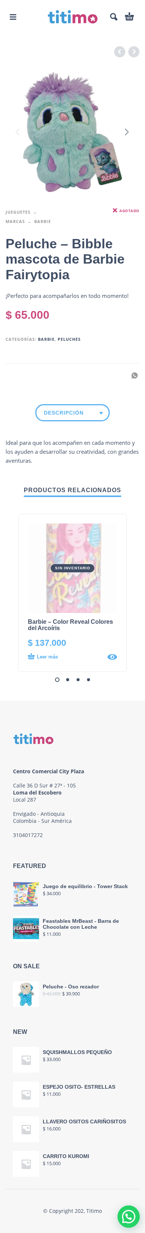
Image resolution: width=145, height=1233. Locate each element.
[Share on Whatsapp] (132, 375)
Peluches (69, 339)
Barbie (42, 221)
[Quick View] (112, 657)
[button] (13, 16)
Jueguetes (18, 212)
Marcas (15, 221)
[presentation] (18, 132)
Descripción (64, 413)
